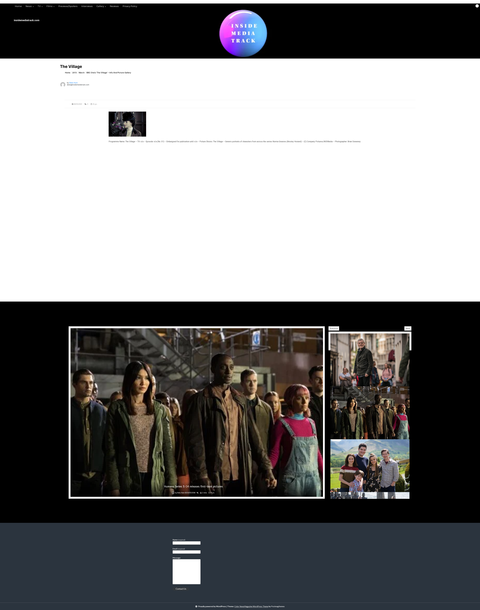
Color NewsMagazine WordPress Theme (251, 606)
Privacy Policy (130, 6)
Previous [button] (334, 328)
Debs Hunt (73, 83)
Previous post (76, 165)
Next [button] (408, 328)
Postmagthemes (278, 606)
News (29, 6)
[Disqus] (240, 204)
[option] (197, 412)
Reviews (114, 6)
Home (18, 6)
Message (176, 558)
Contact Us (181, 588)
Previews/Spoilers (68, 6)
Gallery (100, 6)
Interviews (87, 6)
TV (39, 6)
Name (179, 540)
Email (179, 549)
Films (49, 6)
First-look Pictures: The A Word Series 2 (193, 486)
